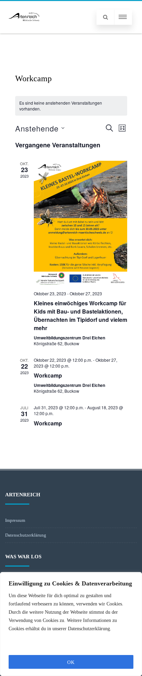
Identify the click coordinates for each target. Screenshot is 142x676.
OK (71, 662)
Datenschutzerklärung (25, 535)
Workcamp (48, 375)
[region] (71, 624)
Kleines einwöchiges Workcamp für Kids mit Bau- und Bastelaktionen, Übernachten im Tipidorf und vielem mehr (80, 315)
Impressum (15, 520)
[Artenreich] (24, 30)
